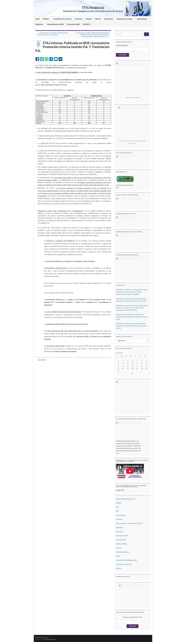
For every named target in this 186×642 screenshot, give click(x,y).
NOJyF (98, 19)
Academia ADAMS (121, 544)
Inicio (37, 19)
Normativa (108, 19)
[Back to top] (181, 637)
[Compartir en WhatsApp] (46, 59)
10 (118, 363)
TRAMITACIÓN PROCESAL (54, 68)
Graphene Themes (50, 639)
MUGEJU (86, 24)
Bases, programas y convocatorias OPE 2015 (129, 523)
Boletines (39, 24)
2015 (117, 511)
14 (137, 363)
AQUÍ (122, 490)
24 (118, 368)
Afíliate (46, 19)
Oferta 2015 (119, 532)
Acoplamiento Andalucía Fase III (125, 499)
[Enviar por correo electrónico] (56, 59)
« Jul (132, 373)
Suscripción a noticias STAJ (124, 564)
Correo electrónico (122, 45)
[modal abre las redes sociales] (60, 59)
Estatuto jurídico (121, 515)
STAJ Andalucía (93, 7)
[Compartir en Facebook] (37, 59)
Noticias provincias (125, 19)
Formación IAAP (73, 24)
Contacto (79, 19)
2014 (117, 507)
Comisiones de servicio (62, 19)
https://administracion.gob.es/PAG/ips (54, 85)
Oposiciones (142, 19)
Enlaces (89, 19)
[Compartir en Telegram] (51, 59)
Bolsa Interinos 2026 (55, 24)
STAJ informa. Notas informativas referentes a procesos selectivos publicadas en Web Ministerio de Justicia (131, 317)
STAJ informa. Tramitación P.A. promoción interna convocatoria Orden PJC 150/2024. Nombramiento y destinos (131, 326)
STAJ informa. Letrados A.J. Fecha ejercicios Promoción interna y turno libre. (52, 34)
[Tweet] (42, 59)
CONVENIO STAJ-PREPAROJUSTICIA (126, 560)
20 (132, 366)
